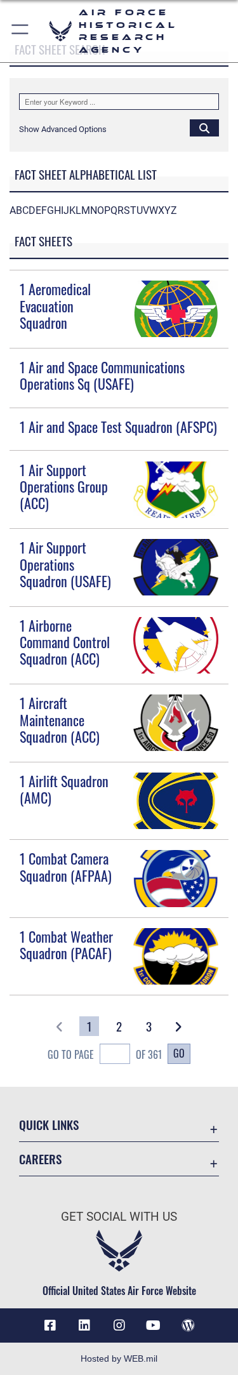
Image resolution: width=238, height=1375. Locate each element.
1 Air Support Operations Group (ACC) (64, 487)
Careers (40, 1159)
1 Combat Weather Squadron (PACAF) (66, 944)
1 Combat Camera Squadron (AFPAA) (66, 866)
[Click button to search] (204, 127)
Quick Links (49, 1124)
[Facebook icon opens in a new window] (50, 1325)
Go (179, 1053)
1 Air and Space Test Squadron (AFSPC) (118, 426)
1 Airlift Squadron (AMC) (64, 789)
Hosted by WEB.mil (119, 1358)
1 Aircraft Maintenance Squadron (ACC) (60, 720)
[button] (20, 31)
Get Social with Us (119, 1216)
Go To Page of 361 (105, 1054)
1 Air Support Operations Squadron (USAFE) (65, 564)
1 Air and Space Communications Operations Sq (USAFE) (102, 375)
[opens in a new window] (84, 1325)
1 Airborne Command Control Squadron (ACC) (65, 642)
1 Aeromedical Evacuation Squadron (55, 306)
